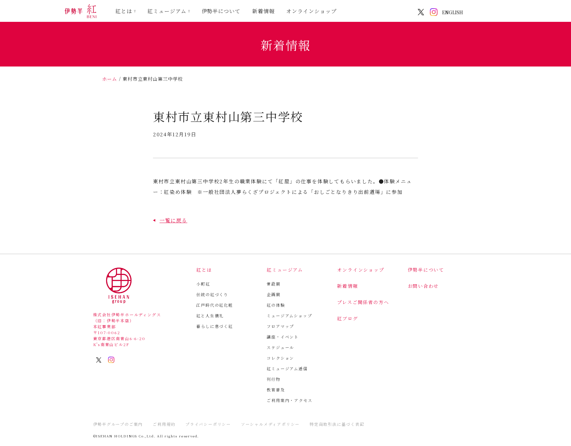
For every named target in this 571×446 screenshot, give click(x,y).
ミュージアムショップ (289, 315)
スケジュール (280, 347)
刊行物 (273, 379)
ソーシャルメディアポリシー (270, 424)
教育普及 (276, 389)
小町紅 (203, 284)
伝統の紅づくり (212, 294)
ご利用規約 (164, 424)
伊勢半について (221, 11)
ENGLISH (452, 12)
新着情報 (263, 11)
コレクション (280, 358)
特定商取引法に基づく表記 (337, 424)
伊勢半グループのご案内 (118, 424)
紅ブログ (347, 318)
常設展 (273, 284)
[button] (170, 220)
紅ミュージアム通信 (287, 368)
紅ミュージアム (166, 11)
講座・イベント (283, 336)
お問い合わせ (423, 286)
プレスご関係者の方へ (363, 302)
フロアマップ (280, 326)
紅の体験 (276, 305)
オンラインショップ (311, 11)
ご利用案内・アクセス (289, 400)
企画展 (273, 294)
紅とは (123, 11)
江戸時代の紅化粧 (214, 305)
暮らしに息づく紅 (214, 326)
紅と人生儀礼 (210, 315)
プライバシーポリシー (208, 424)
